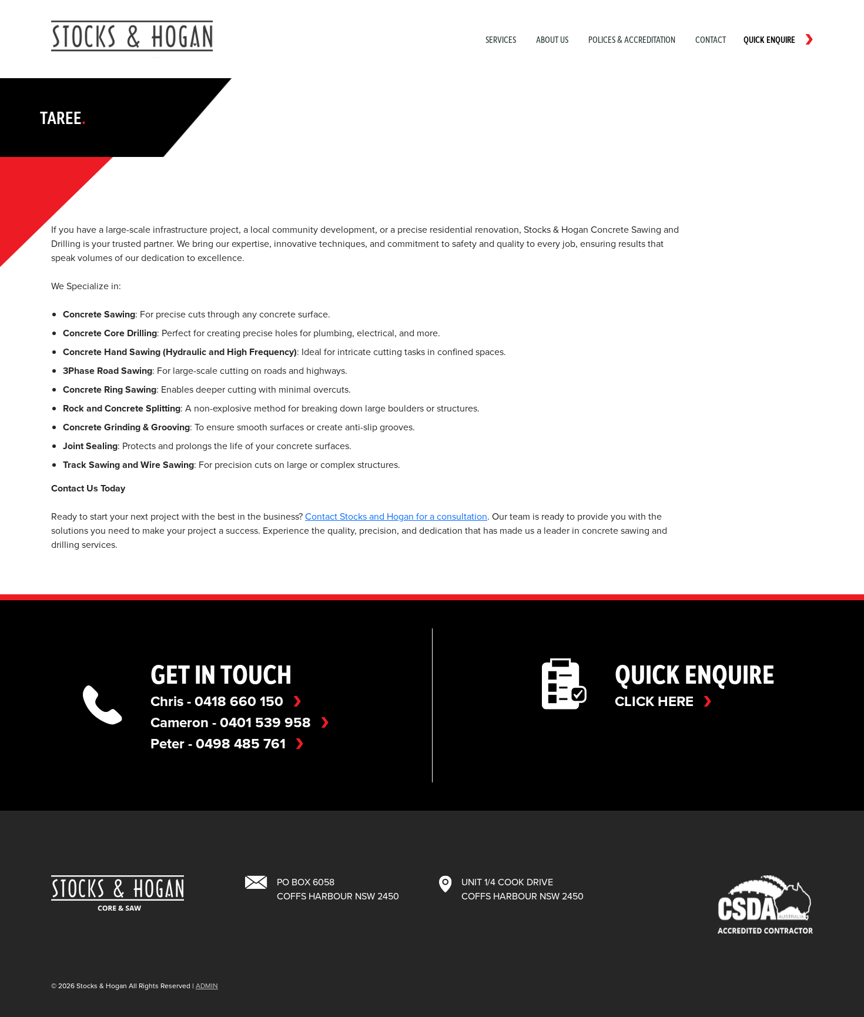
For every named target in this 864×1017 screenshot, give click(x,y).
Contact (710, 39)
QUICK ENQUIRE (769, 39)
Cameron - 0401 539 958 (230, 722)
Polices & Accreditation (631, 39)
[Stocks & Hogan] (132, 39)
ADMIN (207, 986)
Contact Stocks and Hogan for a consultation (396, 516)
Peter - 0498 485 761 (218, 743)
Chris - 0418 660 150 (216, 701)
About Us (552, 39)
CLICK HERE (654, 701)
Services (500, 39)
